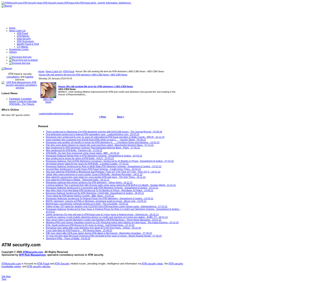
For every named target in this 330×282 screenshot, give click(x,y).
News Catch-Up (54, 71)
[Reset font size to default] (23, 60)
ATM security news (152, 263)
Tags (4, 279)
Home (41, 71)
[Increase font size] (19, 63)
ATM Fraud (68, 71)
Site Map (6, 276)
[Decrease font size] (20, 57)
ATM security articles (38, 266)
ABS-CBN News (48, 100)
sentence (68, 113)
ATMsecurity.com (33, 252)
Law (41, 113)
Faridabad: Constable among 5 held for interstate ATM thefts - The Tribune (23, 101)
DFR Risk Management (32, 254)
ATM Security (62, 263)
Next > (120, 117)
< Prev (102, 117)
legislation (48, 113)
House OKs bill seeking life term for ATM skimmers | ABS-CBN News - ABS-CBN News (83, 74)
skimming (59, 113)
